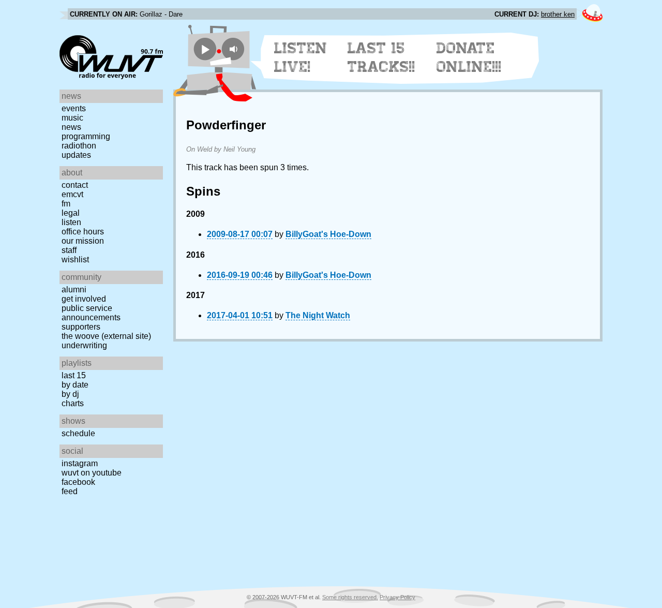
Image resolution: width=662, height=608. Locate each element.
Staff (69, 250)
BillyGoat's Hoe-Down (328, 234)
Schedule (78, 433)
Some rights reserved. (350, 597)
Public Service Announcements (91, 313)
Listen (71, 222)
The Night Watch (317, 315)
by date (75, 384)
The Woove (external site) (106, 336)
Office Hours (83, 231)
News (71, 127)
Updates (76, 155)
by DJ (70, 394)
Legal (71, 213)
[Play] (205, 49)
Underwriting (84, 345)
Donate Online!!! (469, 57)
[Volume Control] (234, 49)
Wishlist (75, 259)
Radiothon (79, 145)
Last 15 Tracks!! (381, 57)
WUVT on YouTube (92, 472)
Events (74, 108)
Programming (86, 136)
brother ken (558, 14)
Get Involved (84, 298)
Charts (73, 403)
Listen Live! (300, 57)
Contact (75, 185)
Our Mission (83, 240)
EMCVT (72, 194)
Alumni (74, 289)
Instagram (80, 463)
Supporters (81, 326)
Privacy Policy (397, 597)
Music (72, 117)
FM (66, 203)
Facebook (78, 482)
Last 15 (74, 375)
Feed (70, 491)
